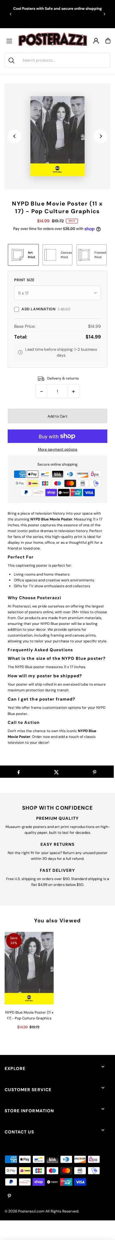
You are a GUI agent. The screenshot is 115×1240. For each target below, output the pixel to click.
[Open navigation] (11, 40)
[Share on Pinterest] (94, 772)
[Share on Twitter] (56, 772)
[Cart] (107, 40)
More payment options (57, 449)
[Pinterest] (9, 1196)
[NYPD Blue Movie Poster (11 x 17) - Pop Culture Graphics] (29, 968)
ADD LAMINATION (45, 309)
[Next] (104, 14)
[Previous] (11, 14)
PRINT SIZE (24, 280)
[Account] (96, 40)
